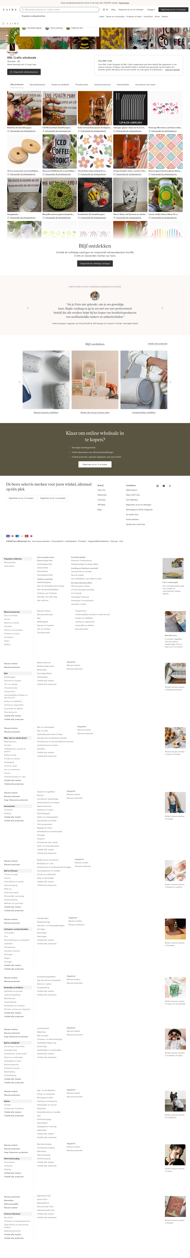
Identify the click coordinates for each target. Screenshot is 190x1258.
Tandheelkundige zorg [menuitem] (46, 1043)
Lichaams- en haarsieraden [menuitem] (16, 929)
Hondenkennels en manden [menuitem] (48, 1112)
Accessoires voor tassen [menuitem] (47, 842)
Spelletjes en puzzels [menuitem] (13, 991)
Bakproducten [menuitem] (10, 741)
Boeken (165, 16)
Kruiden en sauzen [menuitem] (12, 758)
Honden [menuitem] (7, 1105)
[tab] (17, 84)
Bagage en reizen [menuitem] (44, 828)
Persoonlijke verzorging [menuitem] (14, 896)
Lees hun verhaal (172, 69)
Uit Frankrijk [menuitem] (76, 593)
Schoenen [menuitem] (8, 810)
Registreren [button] (124, 3)
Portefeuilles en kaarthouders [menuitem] (49, 831)
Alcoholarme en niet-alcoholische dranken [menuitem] (55, 741)
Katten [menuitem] (7, 1101)
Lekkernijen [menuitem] (42, 1130)
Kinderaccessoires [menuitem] (12, 1068)
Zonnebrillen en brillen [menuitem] (46, 820)
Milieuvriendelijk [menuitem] (11, 1204)
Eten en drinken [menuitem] (11, 615)
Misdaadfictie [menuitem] (43, 1203)
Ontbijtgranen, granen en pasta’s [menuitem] (15, 750)
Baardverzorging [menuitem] (44, 1144)
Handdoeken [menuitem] (42, 677)
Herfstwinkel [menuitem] (42, 571)
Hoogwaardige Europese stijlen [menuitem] (84, 564)
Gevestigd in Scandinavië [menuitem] (82, 600)
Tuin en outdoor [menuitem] (43, 629)
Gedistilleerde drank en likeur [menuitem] (50, 734)
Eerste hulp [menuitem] (42, 1046)
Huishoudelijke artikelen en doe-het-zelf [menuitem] (92, 614)
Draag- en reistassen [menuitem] (46, 1094)
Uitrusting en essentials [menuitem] (14, 1046)
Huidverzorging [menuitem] (10, 900)
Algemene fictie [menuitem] (44, 1196)
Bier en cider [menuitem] (42, 731)
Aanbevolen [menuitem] (9, 566)
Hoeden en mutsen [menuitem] (45, 810)
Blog (113, 9)
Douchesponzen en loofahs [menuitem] (48, 871)
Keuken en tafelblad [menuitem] (84, 618)
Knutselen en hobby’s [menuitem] (13, 987)
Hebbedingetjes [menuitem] (44, 582)
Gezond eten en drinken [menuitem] (81, 571)
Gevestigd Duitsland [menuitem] (80, 597)
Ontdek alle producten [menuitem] (14, 719)
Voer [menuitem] (39, 1115)
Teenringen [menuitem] (42, 936)
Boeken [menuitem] (7, 644)
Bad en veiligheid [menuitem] (12, 1043)
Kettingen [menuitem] (8, 954)
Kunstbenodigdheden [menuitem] (46, 977)
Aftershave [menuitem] (41, 1151)
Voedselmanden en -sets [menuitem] (14, 777)
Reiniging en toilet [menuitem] (45, 1097)
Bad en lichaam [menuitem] (11, 871)
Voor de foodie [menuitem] (77, 575)
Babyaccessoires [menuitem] (11, 1064)
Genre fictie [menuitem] (42, 1199)
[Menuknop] (3, 23)
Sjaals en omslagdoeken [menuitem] (47, 817)
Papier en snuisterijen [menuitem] (13, 630)
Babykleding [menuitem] (9, 1072)
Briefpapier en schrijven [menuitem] (14, 1005)
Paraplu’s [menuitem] (41, 839)
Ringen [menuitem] (7, 958)
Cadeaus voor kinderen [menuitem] (47, 593)
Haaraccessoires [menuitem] (44, 806)
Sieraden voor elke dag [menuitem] (47, 597)
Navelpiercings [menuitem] (43, 922)
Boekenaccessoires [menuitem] (12, 1231)
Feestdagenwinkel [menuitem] (45, 575)
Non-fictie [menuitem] (8, 1217)
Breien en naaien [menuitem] (44, 984)
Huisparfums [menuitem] (80, 611)
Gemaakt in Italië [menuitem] (78, 604)
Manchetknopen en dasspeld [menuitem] (16, 940)
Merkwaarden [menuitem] (10, 562)
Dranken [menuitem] (7, 745)
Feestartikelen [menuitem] (10, 1002)
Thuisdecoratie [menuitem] (43, 632)
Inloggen (151, 9)
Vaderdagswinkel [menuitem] (44, 564)
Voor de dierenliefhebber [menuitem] (48, 589)
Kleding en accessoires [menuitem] (47, 1101)
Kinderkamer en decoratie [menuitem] (15, 1053)
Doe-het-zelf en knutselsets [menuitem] (49, 980)
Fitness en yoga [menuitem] (11, 874)
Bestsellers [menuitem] (9, 1200)
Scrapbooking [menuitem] (43, 987)
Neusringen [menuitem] (42, 933)
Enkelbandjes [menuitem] (43, 918)
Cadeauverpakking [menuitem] (12, 995)
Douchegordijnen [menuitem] (44, 673)
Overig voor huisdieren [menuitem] (14, 1108)
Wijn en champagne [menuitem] (45, 727)
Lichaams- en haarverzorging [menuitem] (49, 1039)
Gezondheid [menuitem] (42, 1123)
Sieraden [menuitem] (8, 626)
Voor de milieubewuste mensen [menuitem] (50, 586)
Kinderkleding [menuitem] (10, 1075)
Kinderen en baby (134, 16)
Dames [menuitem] (7, 619)
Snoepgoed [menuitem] (9, 762)
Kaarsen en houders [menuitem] (45, 625)
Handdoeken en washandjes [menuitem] (49, 1050)
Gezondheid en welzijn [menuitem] (14, 881)
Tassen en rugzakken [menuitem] (46, 792)
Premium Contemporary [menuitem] (81, 560)
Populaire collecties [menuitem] (13, 559)
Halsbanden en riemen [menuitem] (47, 1105)
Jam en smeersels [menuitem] (12, 769)
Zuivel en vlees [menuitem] (10, 766)
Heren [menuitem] (6, 641)
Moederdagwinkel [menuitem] (44, 560)
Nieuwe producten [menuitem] (45, 614)
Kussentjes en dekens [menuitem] (84, 625)
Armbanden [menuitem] (9, 933)
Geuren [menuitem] (7, 878)
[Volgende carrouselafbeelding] (162, 308)
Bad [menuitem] (38, 618)
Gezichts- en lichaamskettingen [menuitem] (51, 925)
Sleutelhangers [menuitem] (43, 813)
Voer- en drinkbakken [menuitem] (46, 1090)
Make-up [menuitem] (8, 889)
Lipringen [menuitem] (41, 929)
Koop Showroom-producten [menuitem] (16, 800)
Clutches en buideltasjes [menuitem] (48, 799)
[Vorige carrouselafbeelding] (28, 308)
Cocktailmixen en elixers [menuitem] (47, 745)
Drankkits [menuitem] (41, 749)
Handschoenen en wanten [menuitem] (48, 802)
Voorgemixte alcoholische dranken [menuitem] (52, 738)
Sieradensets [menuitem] (10, 947)
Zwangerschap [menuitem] (10, 1050)
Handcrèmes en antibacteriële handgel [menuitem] (54, 867)
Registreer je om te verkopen (130, 9)
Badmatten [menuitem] (42, 670)
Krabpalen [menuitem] (41, 1108)
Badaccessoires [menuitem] (44, 662)
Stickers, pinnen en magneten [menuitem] (17, 1009)
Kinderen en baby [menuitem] (11, 633)
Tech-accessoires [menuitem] (44, 824)
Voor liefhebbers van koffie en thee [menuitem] (86, 579)
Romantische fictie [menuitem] (45, 1206)
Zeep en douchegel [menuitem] (45, 878)
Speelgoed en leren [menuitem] (12, 1061)
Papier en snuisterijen (115, 16)
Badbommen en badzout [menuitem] (47, 860)
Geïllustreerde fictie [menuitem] (45, 1210)
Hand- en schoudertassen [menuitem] (48, 846)
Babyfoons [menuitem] (41, 1032)
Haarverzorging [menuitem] (10, 885)
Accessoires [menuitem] (9, 806)
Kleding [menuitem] (7, 813)
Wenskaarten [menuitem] (9, 998)
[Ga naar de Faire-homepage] (10, 9)
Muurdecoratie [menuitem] (81, 629)
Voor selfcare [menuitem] (42, 600)
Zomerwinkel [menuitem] (42, 568)
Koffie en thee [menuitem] (10, 755)
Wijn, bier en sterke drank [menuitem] (15, 738)
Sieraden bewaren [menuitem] (12, 951)
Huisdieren (148, 16)
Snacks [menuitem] (7, 773)
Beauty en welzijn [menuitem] (11, 623)
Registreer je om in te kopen (173, 9)
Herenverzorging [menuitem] (11, 892)
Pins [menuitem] (6, 936)
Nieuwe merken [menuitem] (43, 611)
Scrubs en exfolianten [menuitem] (46, 874)
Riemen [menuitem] (40, 795)
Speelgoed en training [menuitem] (46, 1126)
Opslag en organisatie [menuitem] (85, 622)
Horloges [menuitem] (41, 835)
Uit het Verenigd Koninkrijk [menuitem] (82, 590)
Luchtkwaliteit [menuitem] (43, 1028)
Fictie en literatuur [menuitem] (12, 1214)
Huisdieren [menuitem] (9, 637)
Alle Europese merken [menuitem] (80, 586)
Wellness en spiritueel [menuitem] (13, 903)
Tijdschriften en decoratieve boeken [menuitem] (16, 1226)
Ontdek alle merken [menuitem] (12, 716)
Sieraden (100, 16)
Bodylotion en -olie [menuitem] (45, 863)
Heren (157, 16)
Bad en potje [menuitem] (42, 1035)
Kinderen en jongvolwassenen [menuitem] (17, 1221)
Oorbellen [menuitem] (8, 943)
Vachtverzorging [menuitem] (44, 1119)
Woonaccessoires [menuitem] (12, 612)
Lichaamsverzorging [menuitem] (46, 1148)
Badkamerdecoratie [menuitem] (45, 666)
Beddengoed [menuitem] (42, 622)
